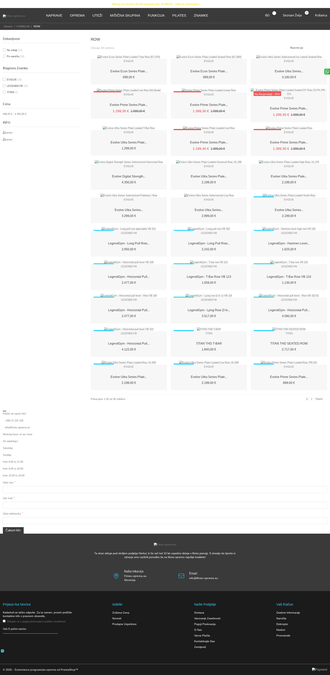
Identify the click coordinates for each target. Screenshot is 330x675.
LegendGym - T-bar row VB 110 (289, 276)
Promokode (283, 635)
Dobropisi (282, 624)
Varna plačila (202, 635)
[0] (310, 15)
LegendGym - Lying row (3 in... (209, 310)
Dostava (199, 612)
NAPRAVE (55, 16)
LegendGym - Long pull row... (128, 243)
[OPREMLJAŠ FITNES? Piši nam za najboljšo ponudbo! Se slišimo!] (42, 133)
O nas (198, 629)
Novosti (116, 618)
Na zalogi (14, 50)
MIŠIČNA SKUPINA (126, 16)
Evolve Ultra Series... (289, 71)
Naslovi (280, 629)
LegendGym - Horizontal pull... (129, 276)
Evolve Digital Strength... (129, 176)
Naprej (320, 399)
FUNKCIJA (157, 16)
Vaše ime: (9, 482)
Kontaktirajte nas (204, 641)
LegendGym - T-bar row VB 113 (209, 276)
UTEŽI (98, 16)
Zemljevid (200, 646)
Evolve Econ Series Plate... (128, 71)
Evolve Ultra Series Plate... (129, 142)
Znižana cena (120, 612)
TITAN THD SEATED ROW (289, 343)
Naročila (281, 618)
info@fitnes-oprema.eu (17, 427)
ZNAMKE (202, 16)
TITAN (12, 92)
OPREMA (78, 16)
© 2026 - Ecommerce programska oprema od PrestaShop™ (40, 669)
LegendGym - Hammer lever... (289, 243)
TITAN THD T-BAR (209, 343)
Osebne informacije (288, 612)
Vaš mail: (9, 498)
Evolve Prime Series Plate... (129, 104)
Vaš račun (284, 604)
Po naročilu (15, 56)
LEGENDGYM (17, 86)
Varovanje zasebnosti (207, 618)
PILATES (180, 16)
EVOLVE (14, 79)
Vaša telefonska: (13, 513)
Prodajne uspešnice (124, 624)
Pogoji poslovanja (205, 624)
